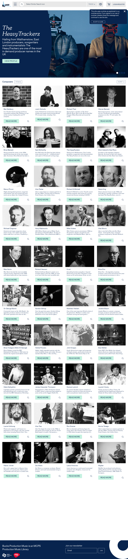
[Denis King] (122, 200)
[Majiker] (122, 478)
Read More (11, 121)
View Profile (10, 61)
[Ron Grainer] (91, 437)
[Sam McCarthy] (59, 160)
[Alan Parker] (59, 200)
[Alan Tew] (59, 437)
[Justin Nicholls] (59, 120)
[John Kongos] (91, 358)
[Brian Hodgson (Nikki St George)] (28, 358)
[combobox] (91, 4)
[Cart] (109, 4)
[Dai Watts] (59, 476)
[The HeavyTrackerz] (91, 160)
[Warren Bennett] (122, 121)
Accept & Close (98, 22)
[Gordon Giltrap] (59, 319)
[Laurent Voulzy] (122, 397)
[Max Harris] (28, 280)
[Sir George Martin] (28, 319)
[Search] (22, 4)
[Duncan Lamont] (91, 397)
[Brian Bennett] (28, 160)
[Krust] (91, 280)
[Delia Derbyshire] (28, 397)
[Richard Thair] (91, 121)
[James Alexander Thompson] (59, 397)
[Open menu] (15, 4)
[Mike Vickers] (91, 239)
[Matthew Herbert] (91, 319)
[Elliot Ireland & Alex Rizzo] (122, 160)
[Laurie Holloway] (28, 437)
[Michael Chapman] (28, 239)
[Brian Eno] (122, 280)
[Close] (124, 11)
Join (101, 550)
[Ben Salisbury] (28, 121)
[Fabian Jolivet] (28, 476)
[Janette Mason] (122, 319)
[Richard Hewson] (59, 280)
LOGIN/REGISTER (119, 4)
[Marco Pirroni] (28, 200)
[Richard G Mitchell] (91, 200)
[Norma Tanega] (122, 437)
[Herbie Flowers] (59, 358)
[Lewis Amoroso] (91, 476)
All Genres (18, 82)
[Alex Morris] (122, 240)
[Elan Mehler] (122, 358)
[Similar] (100, 4)
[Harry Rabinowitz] (59, 239)
